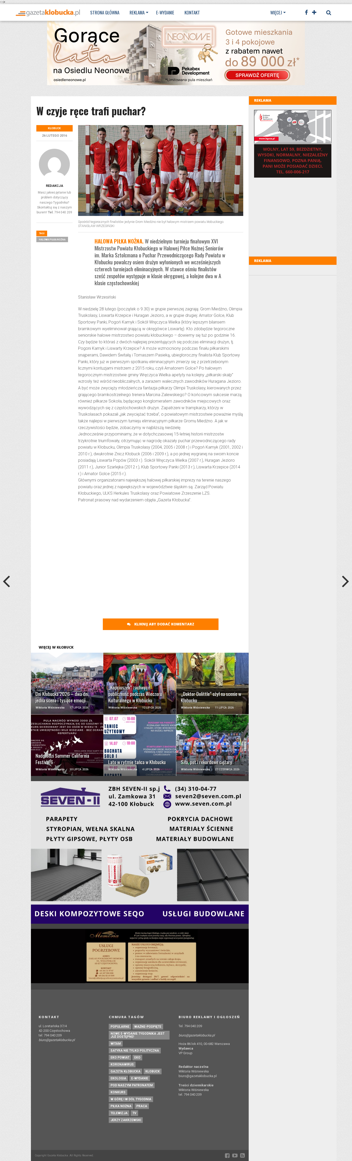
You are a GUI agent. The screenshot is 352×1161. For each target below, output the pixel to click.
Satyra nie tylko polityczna (135, 1050)
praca (141, 1106)
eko (137, 1057)
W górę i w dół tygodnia (131, 1099)
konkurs (118, 1092)
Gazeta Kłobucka (125, 1071)
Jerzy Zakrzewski (126, 1120)
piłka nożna (121, 1106)
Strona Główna (104, 12)
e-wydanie (139, 1078)
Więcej (276, 12)
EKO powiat (120, 1057)
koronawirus (122, 1064)
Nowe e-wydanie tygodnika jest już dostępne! (137, 1035)
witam (116, 1043)
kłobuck (152, 1071)
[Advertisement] (160, 545)
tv (134, 1113)
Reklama (137, 12)
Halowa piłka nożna (52, 239)
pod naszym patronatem (132, 1085)
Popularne (120, 1026)
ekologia (118, 1078)
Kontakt (192, 12)
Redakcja (54, 186)
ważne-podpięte (147, 1026)
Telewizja (119, 1113)
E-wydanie (165, 12)
